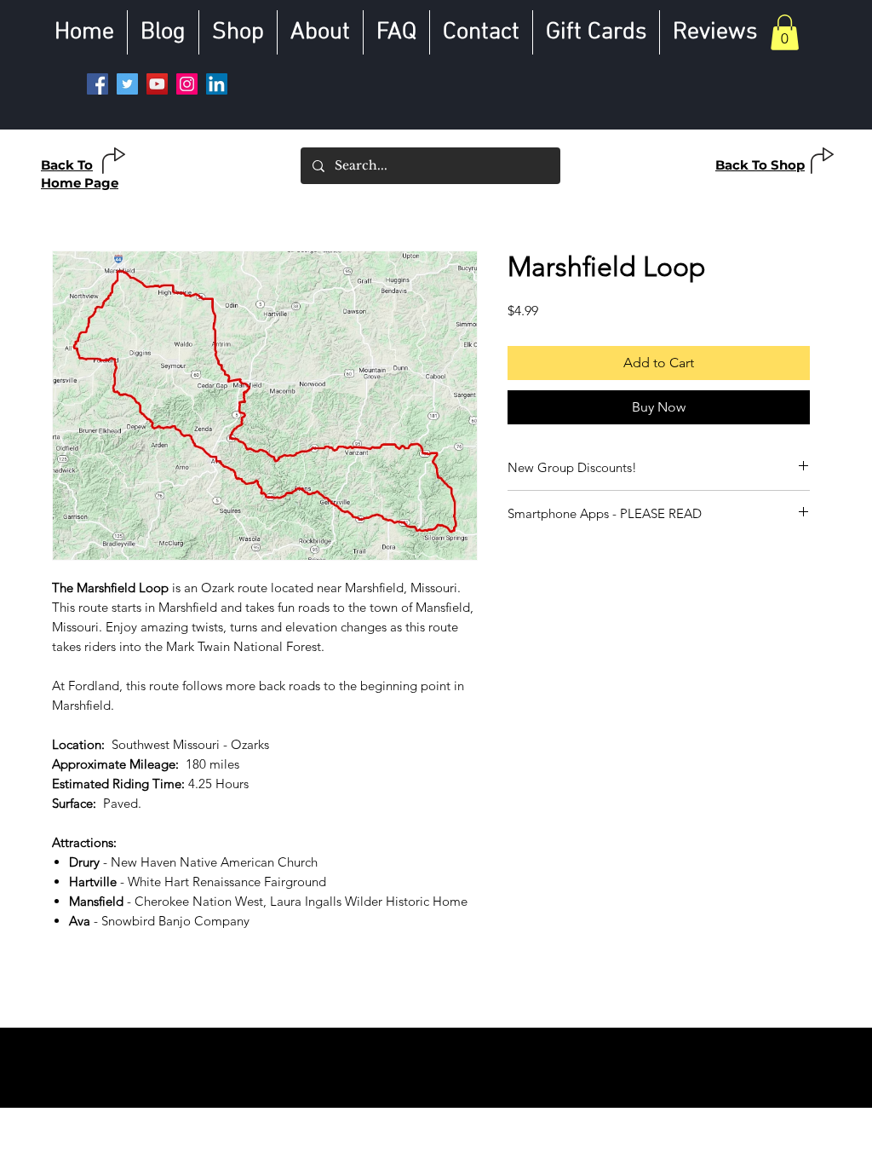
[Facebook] (97, 84)
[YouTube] (157, 84)
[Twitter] (127, 84)
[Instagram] (187, 84)
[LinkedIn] (216, 84)
